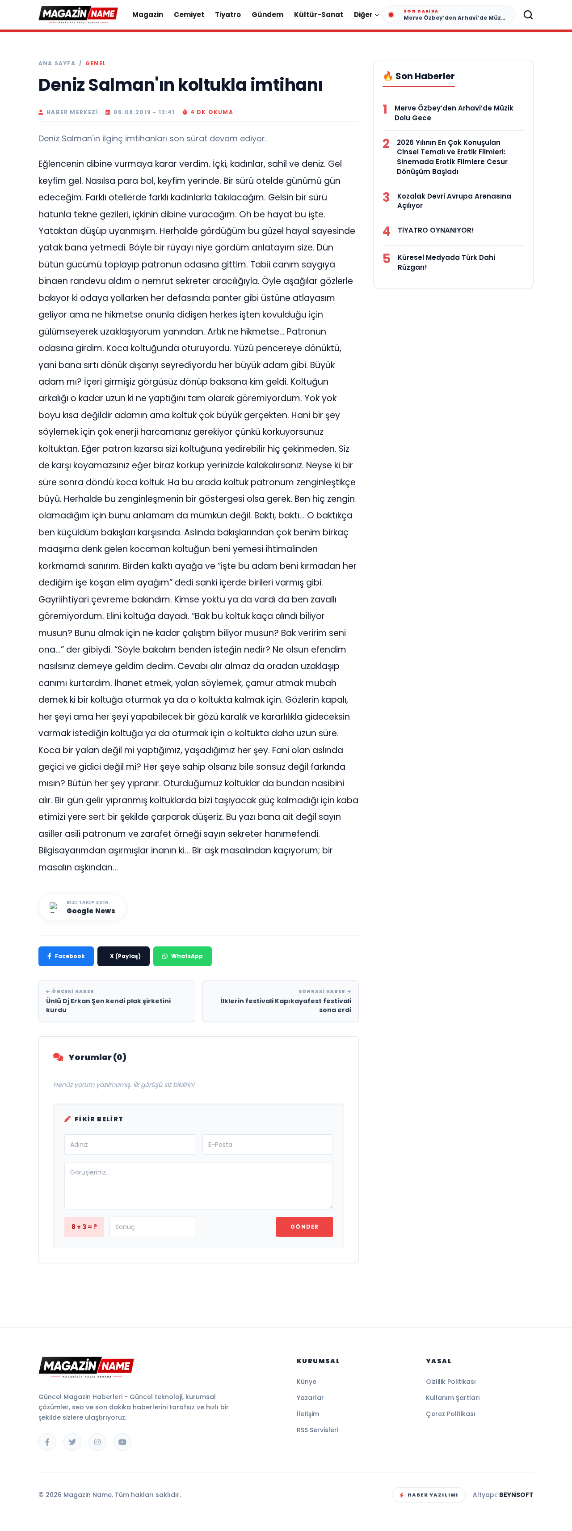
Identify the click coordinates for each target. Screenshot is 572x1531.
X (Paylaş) (125, 956)
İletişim (308, 1413)
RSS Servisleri (317, 1429)
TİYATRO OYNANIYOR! (436, 230)
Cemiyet (189, 14)
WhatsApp (187, 956)
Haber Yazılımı (433, 1494)
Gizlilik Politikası (451, 1381)
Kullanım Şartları (453, 1397)
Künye (306, 1381)
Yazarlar (310, 1397)
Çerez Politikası (450, 1413)
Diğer (363, 14)
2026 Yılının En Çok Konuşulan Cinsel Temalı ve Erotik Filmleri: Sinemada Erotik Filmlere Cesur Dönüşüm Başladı (452, 157)
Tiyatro (228, 14)
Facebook (70, 956)
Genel (95, 63)
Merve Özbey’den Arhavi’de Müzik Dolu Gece (454, 113)
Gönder (304, 1226)
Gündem (267, 14)
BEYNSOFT (516, 1494)
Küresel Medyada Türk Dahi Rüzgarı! (446, 262)
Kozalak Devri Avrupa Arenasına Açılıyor (454, 201)
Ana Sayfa (57, 63)
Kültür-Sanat (318, 14)
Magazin (147, 14)
